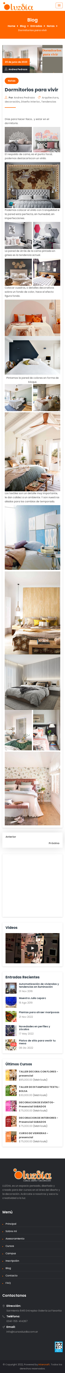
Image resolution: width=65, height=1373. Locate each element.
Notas (11, 80)
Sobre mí (11, 1231)
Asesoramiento (15, 1238)
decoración (12, 101)
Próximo (54, 843)
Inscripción (12, 1261)
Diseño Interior (30, 101)
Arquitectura (50, 97)
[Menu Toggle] (59, 5)
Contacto (12, 1275)
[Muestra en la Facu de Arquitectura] (32, 948)
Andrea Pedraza (18, 69)
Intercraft (44, 1364)
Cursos (10, 1246)
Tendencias (48, 101)
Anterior (11, 837)
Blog (8, 1268)
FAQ (8, 1283)
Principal (11, 1224)
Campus (11, 1253)
